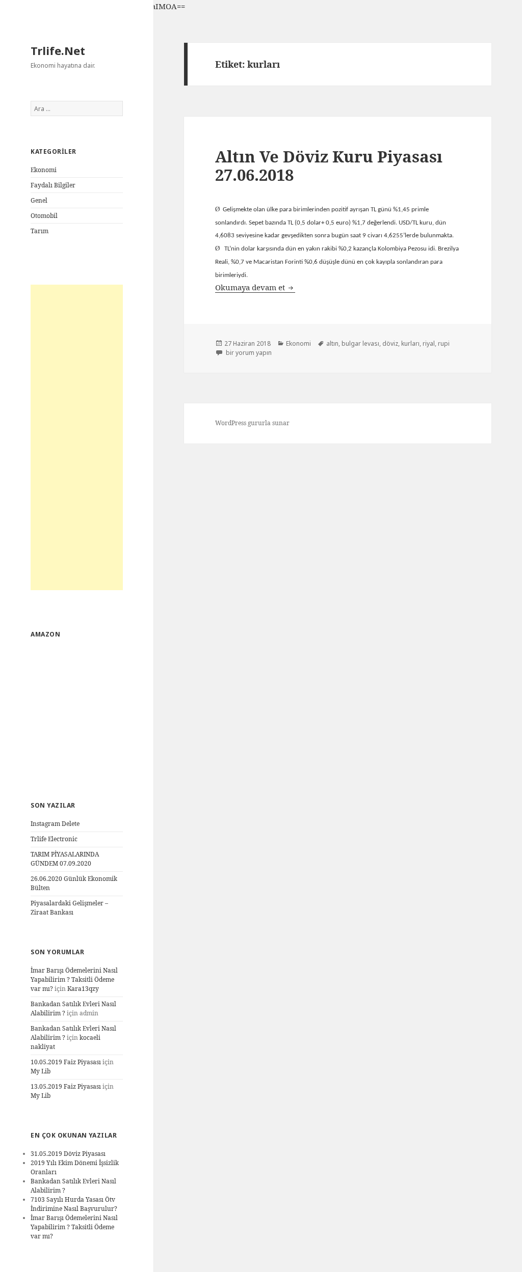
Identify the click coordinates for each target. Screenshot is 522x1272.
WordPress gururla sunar (252, 423)
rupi (444, 343)
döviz (390, 343)
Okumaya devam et (255, 287)
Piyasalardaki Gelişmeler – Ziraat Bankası (69, 908)
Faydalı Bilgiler (53, 185)
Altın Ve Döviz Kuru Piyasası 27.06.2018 (328, 165)
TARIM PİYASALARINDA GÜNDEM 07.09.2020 (65, 859)
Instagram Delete (55, 823)
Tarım (39, 231)
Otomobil (44, 215)
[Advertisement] (77, 437)
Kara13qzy (83, 988)
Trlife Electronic (54, 839)
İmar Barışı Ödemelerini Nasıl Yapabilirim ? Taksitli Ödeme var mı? (74, 979)
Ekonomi (44, 169)
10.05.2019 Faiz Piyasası (66, 1062)
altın (332, 343)
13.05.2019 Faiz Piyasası (66, 1086)
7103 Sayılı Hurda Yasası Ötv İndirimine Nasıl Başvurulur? (74, 1204)
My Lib (40, 1071)
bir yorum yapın (248, 352)
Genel (39, 200)
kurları (410, 343)
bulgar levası (360, 343)
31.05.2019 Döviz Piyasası (68, 1153)
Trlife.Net (58, 50)
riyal (429, 343)
